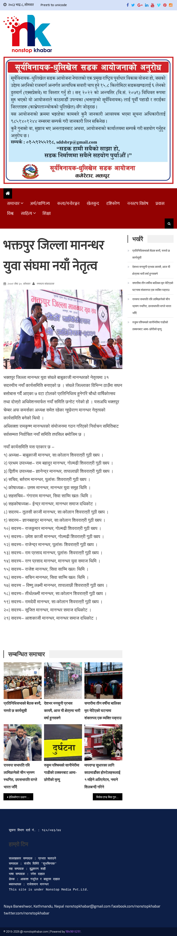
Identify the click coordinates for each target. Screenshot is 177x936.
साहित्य (26, 213)
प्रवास (160, 203)
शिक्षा (47, 213)
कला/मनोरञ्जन (68, 203)
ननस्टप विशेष (137, 203)
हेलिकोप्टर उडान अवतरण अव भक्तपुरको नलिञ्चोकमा (21, 797)
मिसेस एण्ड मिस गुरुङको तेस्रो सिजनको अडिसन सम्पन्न (109, 797)
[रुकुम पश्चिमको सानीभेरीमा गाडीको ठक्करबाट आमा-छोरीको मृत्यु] (63, 742)
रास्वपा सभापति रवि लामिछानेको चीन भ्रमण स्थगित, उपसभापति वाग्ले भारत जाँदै (151, 306)
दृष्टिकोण (113, 203)
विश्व (10, 213)
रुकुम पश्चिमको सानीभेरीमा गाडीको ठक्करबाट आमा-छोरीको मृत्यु (61, 772)
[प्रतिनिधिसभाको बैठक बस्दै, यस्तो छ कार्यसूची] (23, 680)
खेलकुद (93, 203)
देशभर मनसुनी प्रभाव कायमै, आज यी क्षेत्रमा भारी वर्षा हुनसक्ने (62, 710)
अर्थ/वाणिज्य (40, 203)
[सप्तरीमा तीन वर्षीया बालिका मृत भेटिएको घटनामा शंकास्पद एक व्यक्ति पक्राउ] (103, 680)
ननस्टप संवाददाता (45, 283)
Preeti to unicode (54, 5)
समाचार (13, 203)
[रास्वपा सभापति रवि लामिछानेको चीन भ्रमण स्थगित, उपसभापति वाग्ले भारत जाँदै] (23, 742)
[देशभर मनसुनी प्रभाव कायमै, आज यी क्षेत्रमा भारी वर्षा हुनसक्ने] (63, 680)
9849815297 (73, 931)
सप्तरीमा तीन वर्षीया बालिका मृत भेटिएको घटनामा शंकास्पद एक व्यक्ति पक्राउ (102, 710)
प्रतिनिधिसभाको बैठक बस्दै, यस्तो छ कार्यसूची (151, 254)
